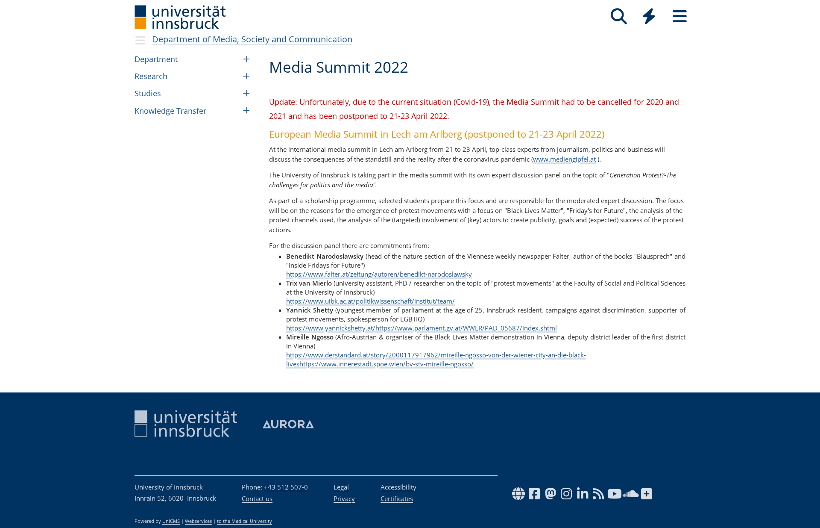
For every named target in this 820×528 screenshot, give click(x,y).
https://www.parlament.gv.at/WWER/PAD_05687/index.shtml (466, 328)
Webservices (198, 521)
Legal (341, 487)
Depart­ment (156, 59)
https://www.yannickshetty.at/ (330, 328)
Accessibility (398, 487)
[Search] (618, 16)
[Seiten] (680, 16)
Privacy (344, 498)
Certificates (397, 498)
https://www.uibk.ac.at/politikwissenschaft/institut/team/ (370, 301)
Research (151, 76)
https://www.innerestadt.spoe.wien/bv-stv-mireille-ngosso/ (386, 364)
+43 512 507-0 (286, 487)
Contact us (257, 498)
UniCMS (171, 521)
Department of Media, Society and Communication (252, 39)
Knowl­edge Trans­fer (170, 111)
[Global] (649, 17)
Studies (148, 93)
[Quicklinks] (649, 16)
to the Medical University (244, 521)
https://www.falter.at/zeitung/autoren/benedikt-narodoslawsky (379, 274)
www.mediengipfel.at (564, 159)
